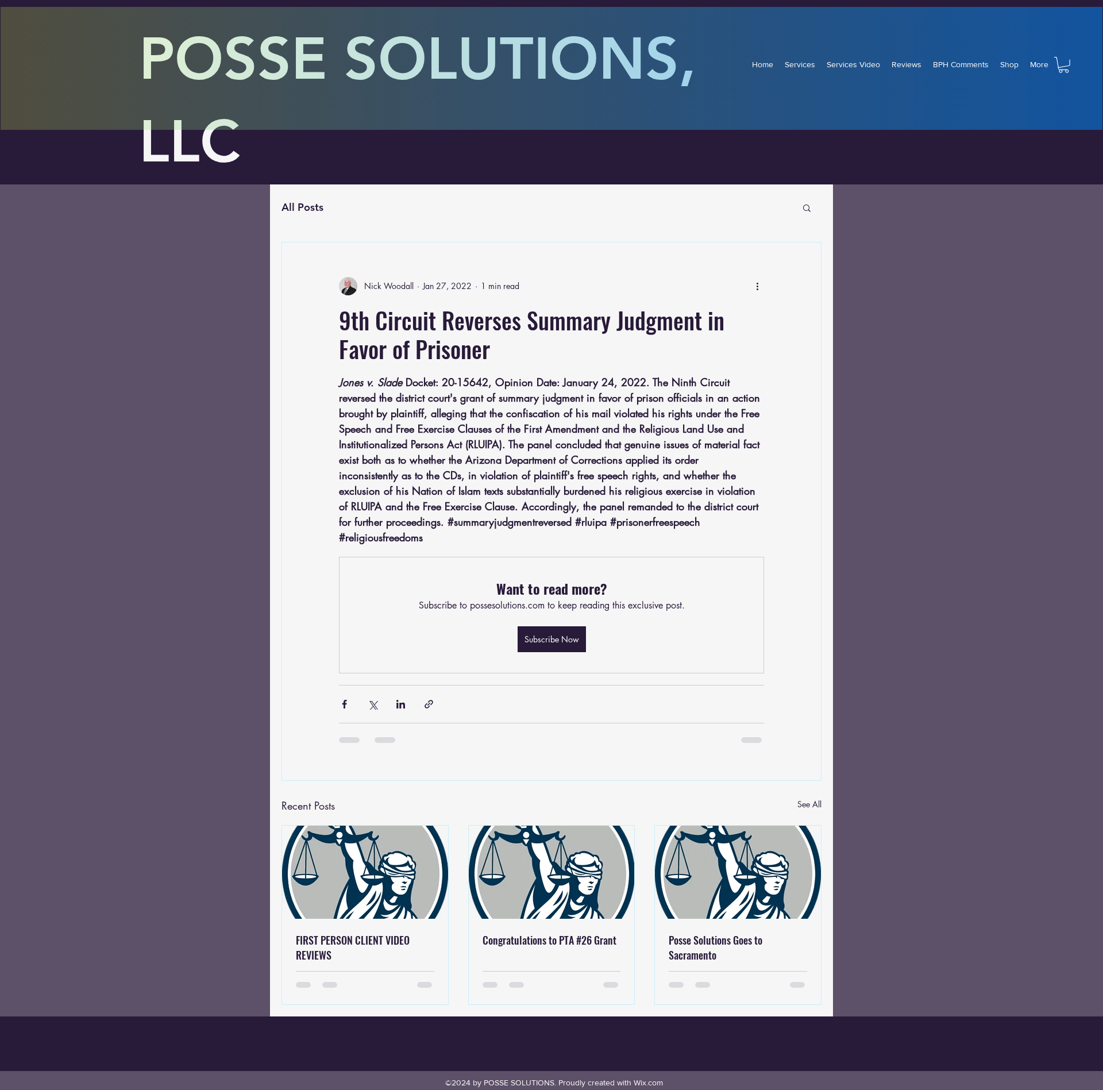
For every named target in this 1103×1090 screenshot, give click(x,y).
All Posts (302, 207)
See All (809, 804)
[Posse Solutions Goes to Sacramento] (738, 872)
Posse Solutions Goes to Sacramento (715, 947)
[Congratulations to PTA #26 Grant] (552, 872)
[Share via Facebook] (344, 704)
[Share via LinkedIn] (400, 704)
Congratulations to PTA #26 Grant (549, 940)
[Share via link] (428, 704)
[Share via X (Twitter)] (372, 704)
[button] (1063, 65)
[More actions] (757, 286)
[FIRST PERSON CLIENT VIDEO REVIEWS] (365, 872)
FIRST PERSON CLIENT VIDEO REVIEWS (353, 947)
